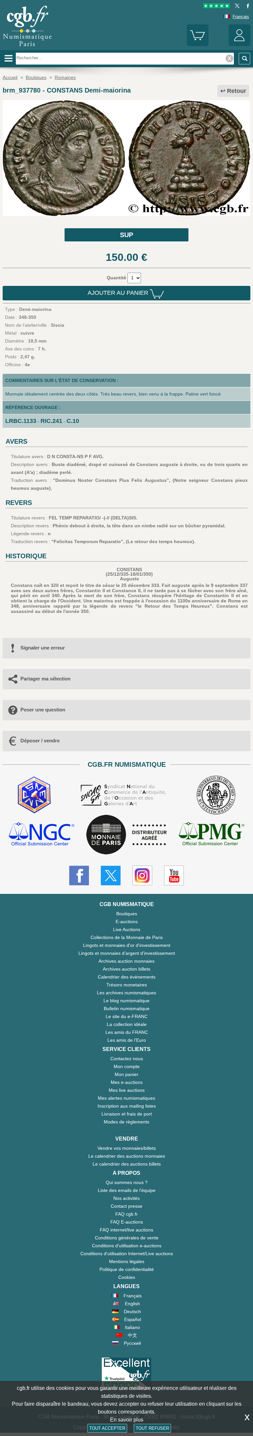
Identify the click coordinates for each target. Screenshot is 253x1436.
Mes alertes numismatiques (126, 1098)
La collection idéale (127, 1024)
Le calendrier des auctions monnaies (126, 1156)
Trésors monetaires (126, 984)
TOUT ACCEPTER (107, 1428)
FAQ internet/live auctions (126, 1229)
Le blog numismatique (126, 1000)
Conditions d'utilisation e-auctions (126, 1245)
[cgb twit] (236, 6)
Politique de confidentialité (126, 1269)
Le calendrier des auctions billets (127, 1164)
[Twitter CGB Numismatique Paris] (111, 875)
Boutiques (126, 913)
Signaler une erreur (42, 647)
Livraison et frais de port (126, 1114)
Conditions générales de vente (126, 1237)
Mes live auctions (127, 1090)
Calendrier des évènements (126, 977)
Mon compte (127, 1066)
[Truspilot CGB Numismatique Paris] (216, 6)
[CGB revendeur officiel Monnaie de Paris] (126, 835)
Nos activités (126, 1198)
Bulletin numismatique (127, 1008)
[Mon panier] (198, 44)
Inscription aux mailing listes (127, 1106)
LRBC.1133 (20, 421)
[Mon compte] (239, 44)
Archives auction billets (126, 969)
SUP (126, 235)
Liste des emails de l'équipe (126, 1190)
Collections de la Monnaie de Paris (127, 937)
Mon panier (126, 1074)
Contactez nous (126, 1058)
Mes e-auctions (127, 1082)
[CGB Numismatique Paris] (27, 47)
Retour (236, 91)
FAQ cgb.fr (126, 1214)
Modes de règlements (126, 1121)
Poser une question (42, 709)
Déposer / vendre (40, 740)
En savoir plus (126, 1419)
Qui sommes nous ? (127, 1182)
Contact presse (126, 1206)
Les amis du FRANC (126, 1032)
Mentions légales (126, 1261)
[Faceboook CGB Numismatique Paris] (79, 875)
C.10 (73, 421)
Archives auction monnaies (126, 961)
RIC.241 (51, 421)
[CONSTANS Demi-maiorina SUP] (126, 214)
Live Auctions (126, 929)
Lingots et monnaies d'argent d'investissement (126, 953)
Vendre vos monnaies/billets (127, 1148)
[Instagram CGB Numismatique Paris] (142, 875)
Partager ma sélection (45, 678)
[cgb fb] (246, 6)
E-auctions (127, 921)
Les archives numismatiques (126, 992)
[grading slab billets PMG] (211, 834)
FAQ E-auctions (126, 1222)
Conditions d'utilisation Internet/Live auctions (126, 1253)
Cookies (126, 1277)
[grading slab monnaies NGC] (41, 834)
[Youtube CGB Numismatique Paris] (174, 875)
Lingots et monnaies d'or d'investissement (126, 945)
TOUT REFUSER (152, 1428)
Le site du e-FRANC (127, 1016)
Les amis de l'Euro (126, 1040)
